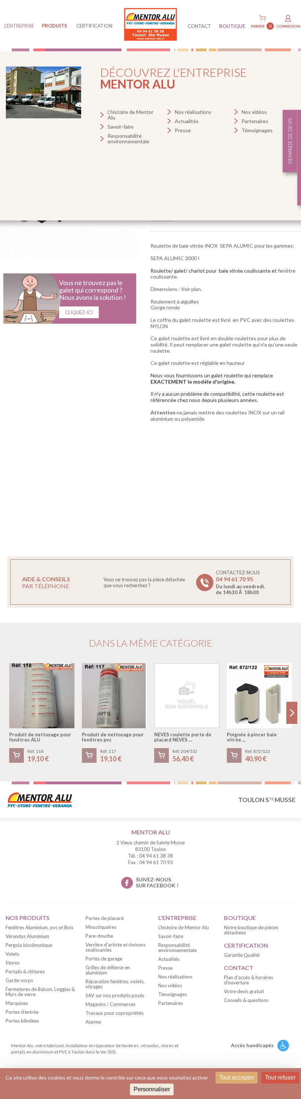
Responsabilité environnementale (128, 138)
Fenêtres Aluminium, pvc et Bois (39, 927)
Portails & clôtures (25, 971)
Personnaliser (152, 1089)
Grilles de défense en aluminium (108, 970)
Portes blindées (22, 1021)
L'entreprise (19, 26)
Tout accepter (236, 1077)
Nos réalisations (193, 112)
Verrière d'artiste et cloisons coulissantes (116, 947)
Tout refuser (280, 1077)
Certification (94, 26)
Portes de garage (104, 959)
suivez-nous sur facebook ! (157, 882)
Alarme (93, 1022)
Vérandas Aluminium (27, 936)
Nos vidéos (254, 112)
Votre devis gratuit (244, 991)
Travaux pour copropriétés (115, 1013)
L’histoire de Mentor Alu (130, 115)
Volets (12, 954)
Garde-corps (19, 980)
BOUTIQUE (232, 26)
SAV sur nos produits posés (115, 995)
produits (54, 26)
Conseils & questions (246, 1000)
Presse (183, 130)
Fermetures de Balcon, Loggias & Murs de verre (40, 991)
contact (199, 26)
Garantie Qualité (242, 955)
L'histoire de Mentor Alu (183, 927)
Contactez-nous (240, 582)
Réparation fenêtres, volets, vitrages (115, 984)
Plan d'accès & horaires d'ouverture (248, 979)
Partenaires (255, 121)
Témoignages (257, 130)
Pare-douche (99, 936)
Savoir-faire (121, 126)
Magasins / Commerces (110, 1004)
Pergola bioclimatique (29, 945)
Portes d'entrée (22, 1012)
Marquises (17, 1003)
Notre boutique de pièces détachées (251, 929)
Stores (12, 963)
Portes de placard (105, 918)
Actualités (187, 121)
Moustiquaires (101, 927)
